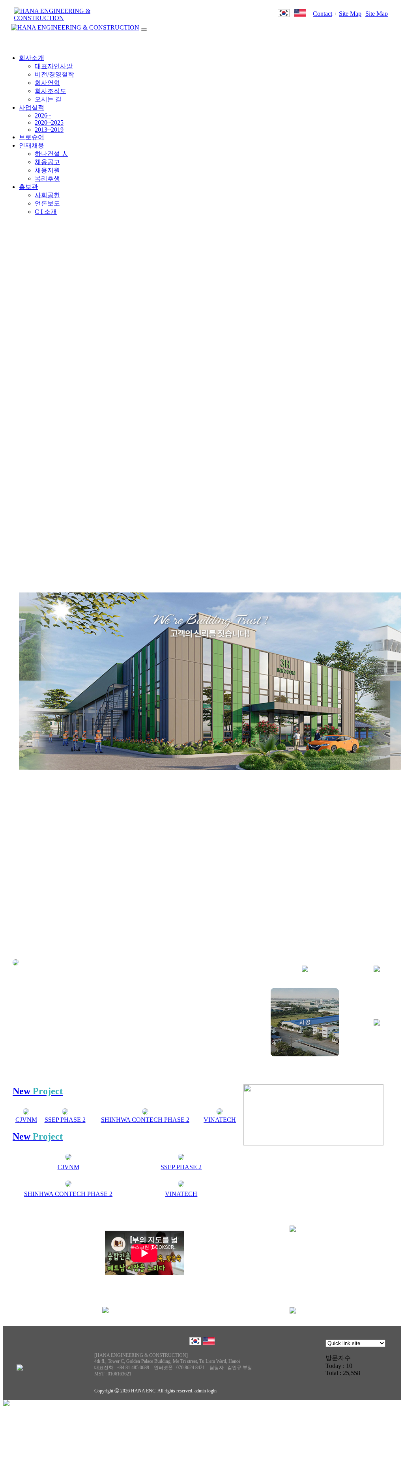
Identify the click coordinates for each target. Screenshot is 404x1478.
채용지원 (47, 170)
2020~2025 (49, 122)
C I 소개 (46, 211)
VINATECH (220, 1119)
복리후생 (47, 178)
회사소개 (31, 57)
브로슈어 (31, 137)
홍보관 (28, 186)
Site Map (350, 13)
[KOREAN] (284, 14)
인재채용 (31, 145)
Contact (322, 13)
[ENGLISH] (300, 14)
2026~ (43, 115)
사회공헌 (47, 195)
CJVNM (26, 1119)
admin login (206, 1391)
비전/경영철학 (54, 74)
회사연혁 (47, 82)
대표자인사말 (54, 66)
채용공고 (47, 162)
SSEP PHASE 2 (65, 1119)
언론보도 (47, 203)
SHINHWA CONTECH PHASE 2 (145, 1119)
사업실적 (31, 107)
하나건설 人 (51, 153)
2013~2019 (49, 129)
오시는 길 (48, 99)
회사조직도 (50, 91)
